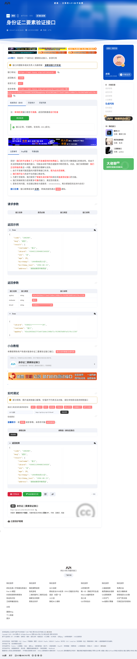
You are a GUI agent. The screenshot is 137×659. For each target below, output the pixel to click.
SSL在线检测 (78, 636)
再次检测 (19, 118)
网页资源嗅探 (118, 140)
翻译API (117, 131)
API (11, 636)
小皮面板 (19, 646)
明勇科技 (73, 646)
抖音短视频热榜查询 (14, 595)
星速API (89, 646)
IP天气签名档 (122, 598)
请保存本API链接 (21, 513)
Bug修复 (24, 151)
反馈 (37, 189)
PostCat (13, 646)
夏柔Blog (9, 612)
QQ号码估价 (85, 601)
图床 (28, 636)
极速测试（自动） (17, 103)
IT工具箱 (46, 636)
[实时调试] (96, 393)
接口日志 (49, 632)
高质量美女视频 (108, 591)
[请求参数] (96, 204)
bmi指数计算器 (107, 601)
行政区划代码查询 (124, 601)
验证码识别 (10, 598)
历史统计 (31, 103)
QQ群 (4, 655)
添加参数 (13, 434)
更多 (8, 618)
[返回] (7, 3)
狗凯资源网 (43, 648)
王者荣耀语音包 (12, 601)
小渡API (96, 646)
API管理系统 (81, 646)
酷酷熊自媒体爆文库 (32, 648)
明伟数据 (66, 646)
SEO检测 (53, 636)
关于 (10, 655)
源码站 (23, 636)
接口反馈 (42, 16)
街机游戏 (32, 591)
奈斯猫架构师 (15, 648)
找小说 (83, 598)
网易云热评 (33, 601)
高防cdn (31, 646)
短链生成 (40, 636)
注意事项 (13, 151)
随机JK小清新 (54, 601)
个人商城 (9, 615)
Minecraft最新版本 (87, 595)
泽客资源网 (52, 646)
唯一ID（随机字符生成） (90, 591)
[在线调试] (96, 416)
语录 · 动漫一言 (55, 595)
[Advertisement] (68, 548)
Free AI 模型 (10, 591)
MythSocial (52, 648)
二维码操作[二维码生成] (38, 595)
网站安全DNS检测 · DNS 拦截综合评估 (64, 591)
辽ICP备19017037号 (22, 655)
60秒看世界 (85, 588)
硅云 (25, 646)
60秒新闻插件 (68, 636)
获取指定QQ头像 (123, 595)
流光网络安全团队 (16, 643)
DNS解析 (16, 636)
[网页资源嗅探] (109, 141)
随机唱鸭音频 (34, 588)
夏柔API (46, 513)
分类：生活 (118, 143)
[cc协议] (37, 655)
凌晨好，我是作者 (112, 48)
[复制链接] (53, 494)
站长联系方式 (33, 494)
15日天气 (105, 598)
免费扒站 (120, 588)
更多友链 (103, 646)
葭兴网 (23, 648)
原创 (13, 16)
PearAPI (60, 646)
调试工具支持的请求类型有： (49, 407)
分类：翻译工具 (120, 134)
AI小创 (52, 598)
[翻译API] (109, 132)
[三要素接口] (109, 150)
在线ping (60, 636)
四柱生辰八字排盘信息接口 (16, 588)
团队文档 (33, 636)
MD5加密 (52, 588)
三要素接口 (118, 149)
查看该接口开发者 (53, 65)
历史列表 (42, 103)
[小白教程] (96, 346)
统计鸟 (45, 646)
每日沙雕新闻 (122, 591)
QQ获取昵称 (106, 595)
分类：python (119, 152)
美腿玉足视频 (34, 598)
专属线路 (35, 151)
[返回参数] (96, 283)
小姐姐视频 (106, 588)
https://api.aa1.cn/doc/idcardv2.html (22, 510)
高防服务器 (38, 646)
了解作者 (68, 575)
